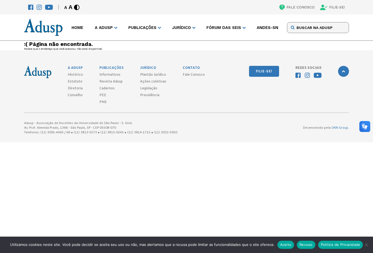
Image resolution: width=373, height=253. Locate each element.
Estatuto (75, 82)
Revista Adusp (111, 82)
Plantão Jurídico (153, 75)
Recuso (306, 244)
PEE (102, 95)
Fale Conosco (194, 75)
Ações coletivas (153, 82)
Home (77, 27)
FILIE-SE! (337, 7)
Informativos (109, 75)
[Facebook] (30, 7)
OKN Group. (340, 128)
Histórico (75, 75)
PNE (103, 102)
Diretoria (75, 88)
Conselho (75, 95)
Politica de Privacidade (340, 244)
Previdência (149, 95)
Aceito (286, 244)
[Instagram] (39, 7)
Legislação (148, 88)
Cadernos (107, 88)
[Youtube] (49, 7)
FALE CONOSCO (300, 7)
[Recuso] (366, 245)
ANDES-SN (267, 27)
